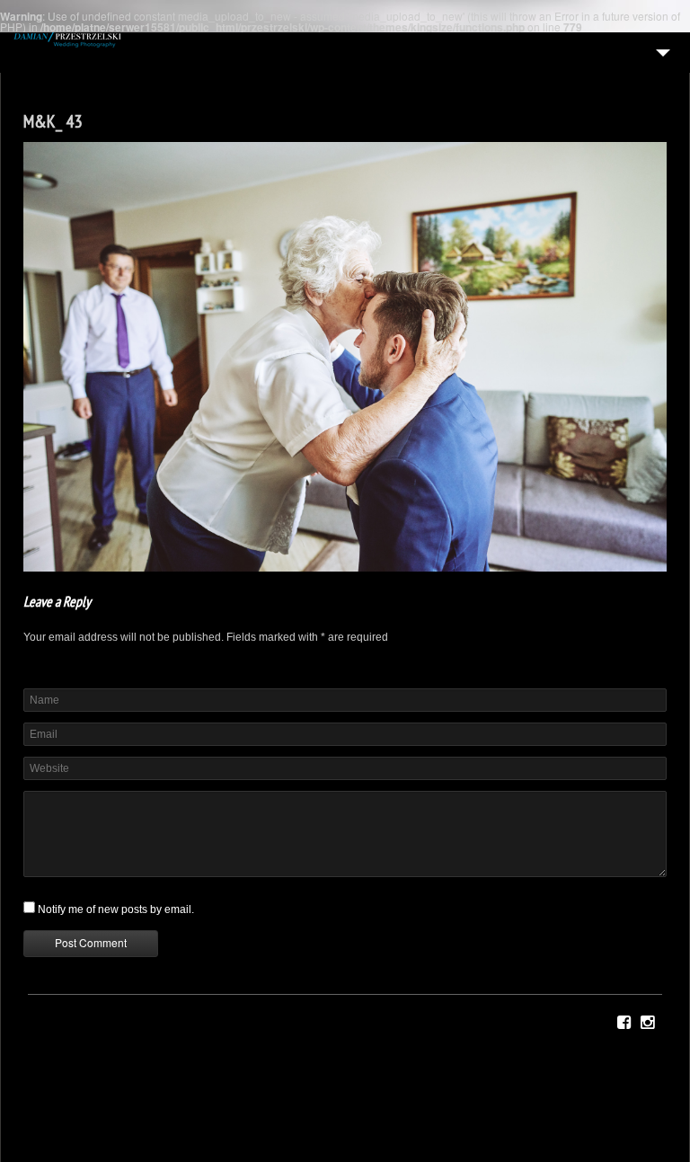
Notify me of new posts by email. (116, 909)
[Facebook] (624, 1023)
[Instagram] (647, 1023)
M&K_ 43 (52, 121)
